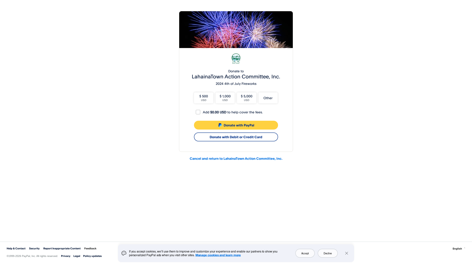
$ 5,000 (246, 98)
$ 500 (203, 98)
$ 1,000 (225, 98)
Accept (305, 253)
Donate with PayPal (239, 125)
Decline (328, 253)
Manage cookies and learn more (218, 255)
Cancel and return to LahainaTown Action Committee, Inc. (236, 158)
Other (268, 98)
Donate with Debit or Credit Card (236, 137)
